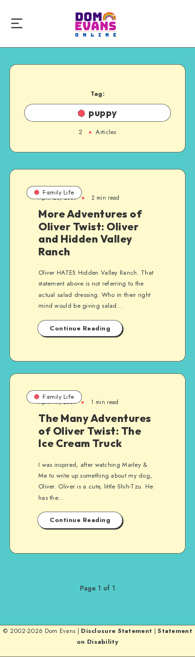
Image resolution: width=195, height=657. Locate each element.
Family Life (58, 192)
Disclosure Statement (116, 630)
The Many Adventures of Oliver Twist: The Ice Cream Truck (94, 431)
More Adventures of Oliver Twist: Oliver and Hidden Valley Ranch (90, 232)
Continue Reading (80, 328)
